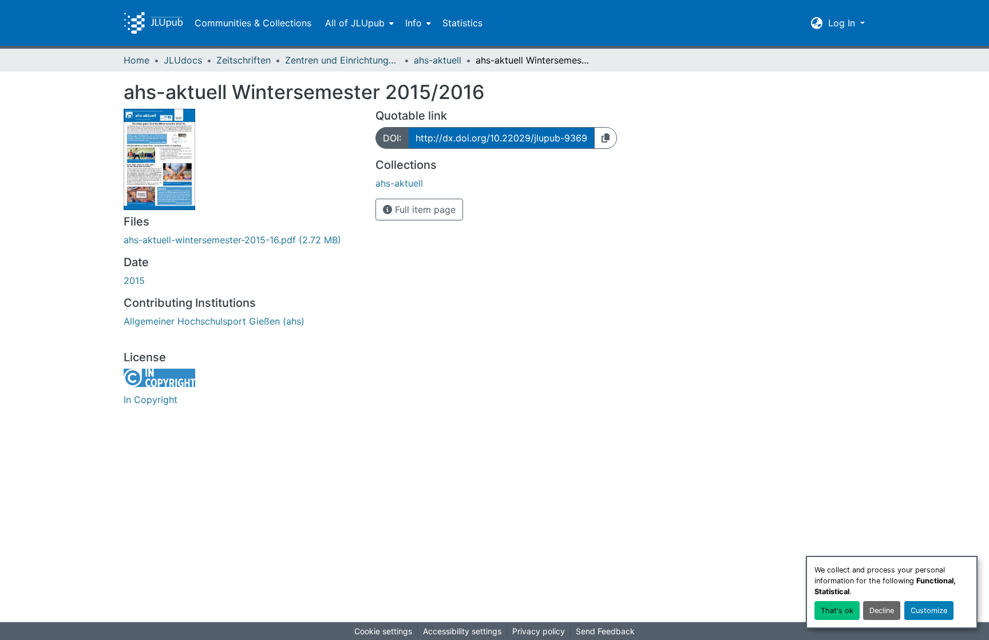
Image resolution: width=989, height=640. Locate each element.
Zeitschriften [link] (243, 60)
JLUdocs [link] (183, 60)
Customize (929, 610)
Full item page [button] (424, 209)
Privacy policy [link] (538, 631)
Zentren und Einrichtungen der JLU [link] (342, 60)
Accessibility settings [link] (462, 631)
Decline (881, 610)
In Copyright (150, 399)
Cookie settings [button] (383, 631)
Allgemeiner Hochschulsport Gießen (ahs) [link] (214, 321)
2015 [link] (134, 280)
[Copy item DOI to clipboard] (605, 138)
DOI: (392, 138)
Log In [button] (843, 23)
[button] (153, 22)
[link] (243, 240)
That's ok (837, 610)
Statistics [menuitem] (462, 23)
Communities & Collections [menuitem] (253, 23)
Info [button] (413, 23)
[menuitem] (358, 23)
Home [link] (136, 60)
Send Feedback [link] (605, 631)
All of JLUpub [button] (355, 23)
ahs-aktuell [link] (437, 60)
